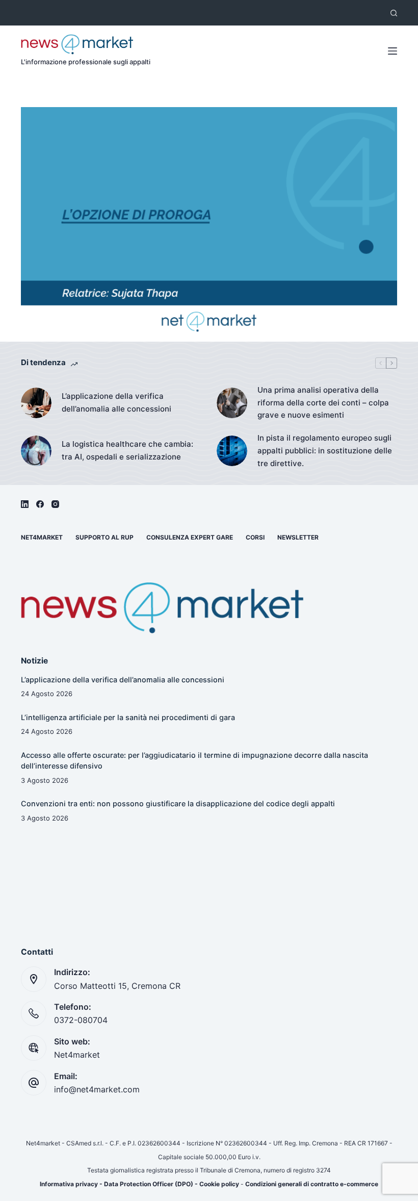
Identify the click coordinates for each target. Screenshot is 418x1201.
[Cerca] (393, 13)
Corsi (255, 537)
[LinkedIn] (25, 504)
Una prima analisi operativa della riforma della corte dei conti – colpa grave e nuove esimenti (323, 402)
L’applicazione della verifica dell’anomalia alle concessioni (116, 402)
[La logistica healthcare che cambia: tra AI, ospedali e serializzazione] (36, 451)
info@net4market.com (97, 1089)
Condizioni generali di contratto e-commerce (311, 1184)
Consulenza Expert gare (189, 537)
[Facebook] (40, 504)
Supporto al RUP (104, 537)
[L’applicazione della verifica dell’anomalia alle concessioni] (36, 403)
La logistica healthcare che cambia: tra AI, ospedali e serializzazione (127, 450)
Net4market (42, 537)
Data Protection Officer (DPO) (148, 1184)
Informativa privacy (69, 1184)
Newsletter (298, 537)
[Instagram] (55, 504)
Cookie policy (219, 1184)
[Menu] (392, 51)
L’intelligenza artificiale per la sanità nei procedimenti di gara (128, 717)
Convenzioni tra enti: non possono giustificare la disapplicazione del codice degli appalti (178, 803)
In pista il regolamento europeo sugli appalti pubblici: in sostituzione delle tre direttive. (324, 450)
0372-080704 (81, 1020)
